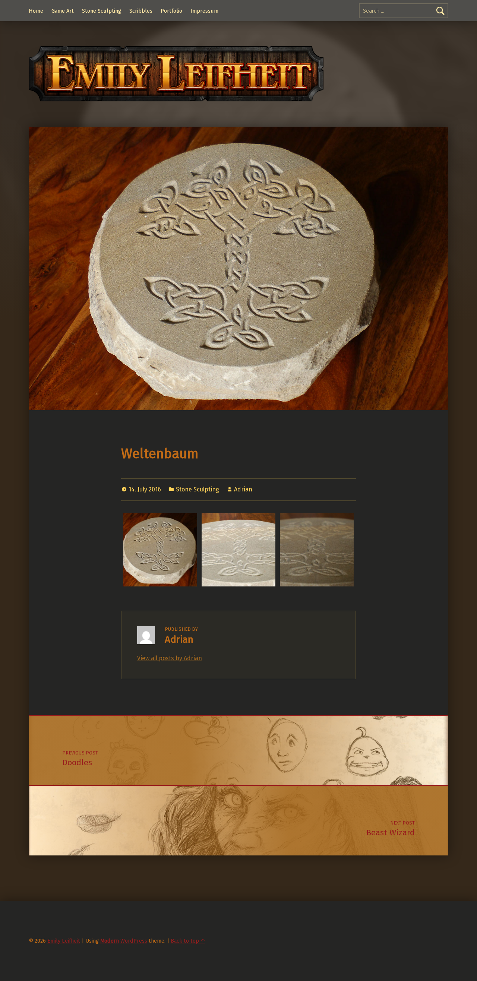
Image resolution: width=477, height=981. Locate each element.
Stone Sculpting (101, 10)
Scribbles (140, 10)
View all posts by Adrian (169, 658)
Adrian (243, 489)
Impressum (204, 10)
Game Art (62, 10)
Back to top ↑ (188, 940)
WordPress (133, 940)
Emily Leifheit (63, 940)
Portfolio (171, 10)
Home (36, 10)
